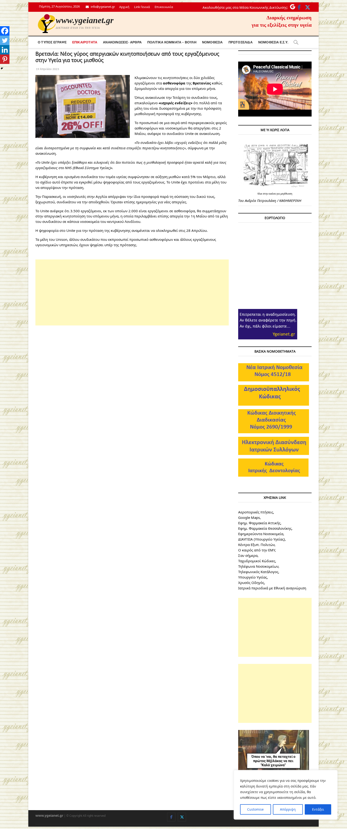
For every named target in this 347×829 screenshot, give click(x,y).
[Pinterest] (4, 59)
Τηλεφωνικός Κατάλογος (258, 571)
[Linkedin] (4, 49)
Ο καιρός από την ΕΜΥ (256, 550)
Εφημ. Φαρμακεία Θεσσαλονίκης (265, 528)
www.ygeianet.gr (85, 20)
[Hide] (2, 68)
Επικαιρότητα (84, 42)
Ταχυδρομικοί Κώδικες (256, 560)
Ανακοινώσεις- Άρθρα (122, 42)
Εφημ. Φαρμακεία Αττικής (259, 523)
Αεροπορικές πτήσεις (255, 512)
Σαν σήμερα (248, 555)
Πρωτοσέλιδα (241, 42)
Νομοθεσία (212, 42)
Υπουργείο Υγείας (252, 577)
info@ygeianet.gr (102, 6)
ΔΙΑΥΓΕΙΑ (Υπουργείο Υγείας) (261, 539)
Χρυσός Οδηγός (251, 582)
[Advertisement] (132, 292)
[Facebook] (4, 31)
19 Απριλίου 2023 (47, 69)
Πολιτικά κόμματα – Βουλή (171, 42)
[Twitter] (4, 40)
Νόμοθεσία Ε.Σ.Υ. (273, 42)
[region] (286, 795)
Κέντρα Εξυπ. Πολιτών (256, 544)
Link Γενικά (142, 7)
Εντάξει (318, 809)
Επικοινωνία (164, 7)
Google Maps (249, 517)
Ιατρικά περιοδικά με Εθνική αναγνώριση (272, 588)
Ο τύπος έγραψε (52, 42)
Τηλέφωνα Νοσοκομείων (258, 566)
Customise (255, 809)
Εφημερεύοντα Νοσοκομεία (260, 533)
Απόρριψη (288, 809)
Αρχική (124, 7)
